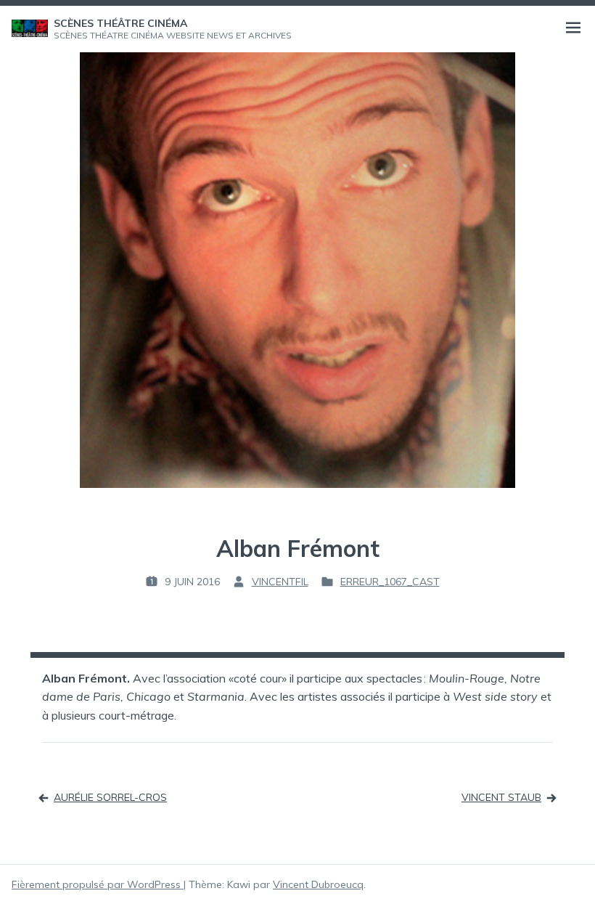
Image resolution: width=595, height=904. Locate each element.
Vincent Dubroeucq (318, 884)
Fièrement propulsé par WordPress (98, 884)
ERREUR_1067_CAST (390, 581)
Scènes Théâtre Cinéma (120, 23)
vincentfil (280, 581)
